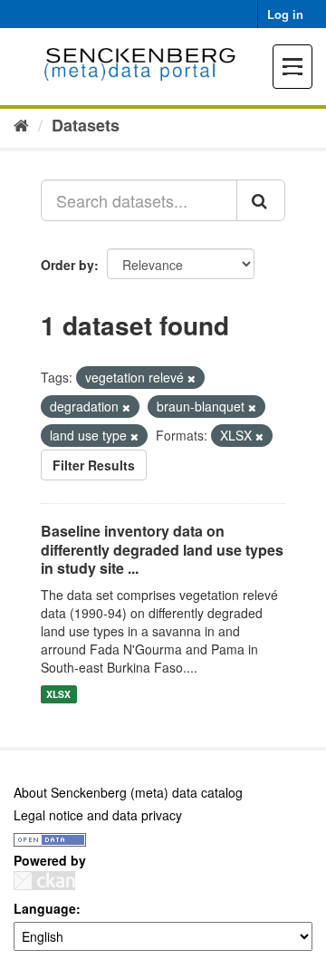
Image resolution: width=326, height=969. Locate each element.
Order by (67, 265)
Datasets (86, 125)
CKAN (44, 880)
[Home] (21, 124)
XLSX (58, 694)
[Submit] (260, 200)
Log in (285, 14)
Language (45, 908)
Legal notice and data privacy (98, 815)
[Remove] (191, 378)
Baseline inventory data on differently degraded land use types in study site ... (162, 549)
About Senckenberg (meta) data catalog (128, 792)
